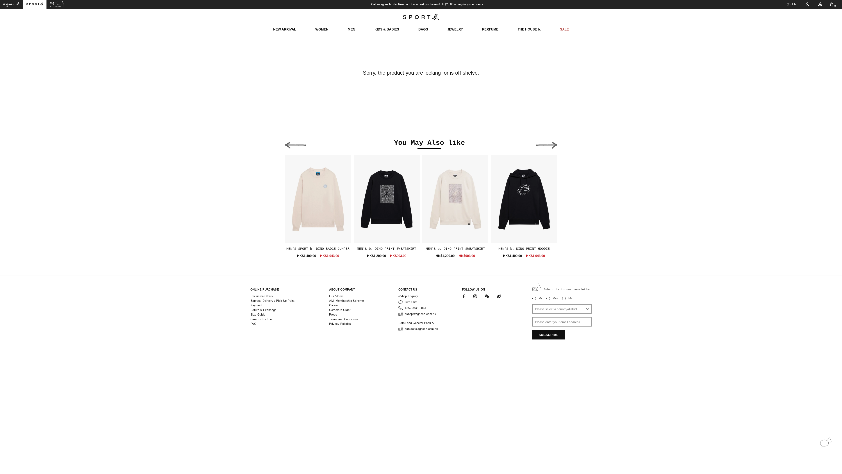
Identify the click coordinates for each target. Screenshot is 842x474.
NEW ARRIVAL (284, 29)
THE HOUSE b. (529, 29)
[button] (295, 143)
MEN (351, 29)
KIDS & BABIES (387, 29)
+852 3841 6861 (415, 308)
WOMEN (321, 29)
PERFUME (490, 29)
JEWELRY (455, 29)
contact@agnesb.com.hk (421, 328)
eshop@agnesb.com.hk (420, 314)
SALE (564, 29)
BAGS (423, 29)
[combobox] (562, 309)
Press (333, 314)
